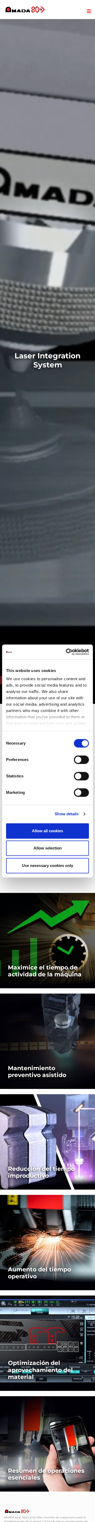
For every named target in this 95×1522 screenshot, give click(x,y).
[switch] (81, 759)
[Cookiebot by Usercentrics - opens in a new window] (67, 651)
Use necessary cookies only (47, 865)
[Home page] (25, 9)
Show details (67, 814)
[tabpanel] (47, 361)
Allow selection (48, 848)
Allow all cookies (47, 831)
